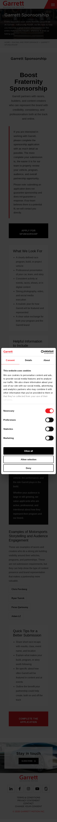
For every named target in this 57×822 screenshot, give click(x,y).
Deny (28, 468)
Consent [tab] (10, 360)
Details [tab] (28, 360)
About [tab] (47, 360)
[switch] (49, 419)
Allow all (28, 451)
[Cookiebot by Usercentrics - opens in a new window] (41, 352)
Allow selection (28, 459)
